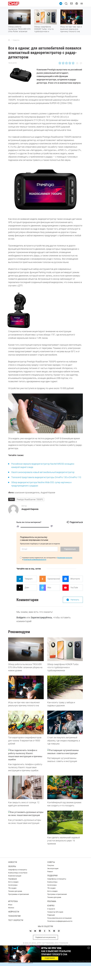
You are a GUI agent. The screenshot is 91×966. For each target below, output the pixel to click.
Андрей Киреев (29, 509)
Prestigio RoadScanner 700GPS (30, 499)
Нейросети (13, 912)
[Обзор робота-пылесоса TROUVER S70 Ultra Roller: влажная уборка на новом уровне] (26, 649)
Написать (75, 600)
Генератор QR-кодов (55, 912)
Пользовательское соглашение (59, 918)
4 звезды (69, 63)
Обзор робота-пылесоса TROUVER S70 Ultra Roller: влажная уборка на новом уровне (19, 31)
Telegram (28, 579)
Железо (11, 908)
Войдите (21, 617)
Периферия (12, 879)
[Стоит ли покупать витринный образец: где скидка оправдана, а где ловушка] (65, 722)
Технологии (14, 916)
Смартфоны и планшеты (17, 870)
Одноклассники (54, 579)
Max (49, 587)
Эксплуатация (52, 868)
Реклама (51, 901)
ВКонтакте (75, 579)
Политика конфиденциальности (59, 921)
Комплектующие (14, 876)
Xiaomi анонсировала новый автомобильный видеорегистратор (42, 472)
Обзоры (12, 866)
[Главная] (9, 40)
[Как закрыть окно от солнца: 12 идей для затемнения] (26, 787)
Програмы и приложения (57, 894)
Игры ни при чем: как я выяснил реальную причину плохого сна (71, 29)
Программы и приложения (18, 894)
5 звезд (73, 63)
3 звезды (66, 63)
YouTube (74, 587)
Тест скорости (15, 920)
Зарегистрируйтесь (41, 617)
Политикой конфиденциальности (34, 559)
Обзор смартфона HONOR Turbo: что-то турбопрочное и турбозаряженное (44, 30)
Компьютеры (52, 882)
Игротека (13, 901)
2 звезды (63, 63)
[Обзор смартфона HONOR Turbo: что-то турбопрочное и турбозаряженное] (65, 649)
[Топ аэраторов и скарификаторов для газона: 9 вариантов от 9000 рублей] (26, 722)
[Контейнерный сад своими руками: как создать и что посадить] (65, 787)
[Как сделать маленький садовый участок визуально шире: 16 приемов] (65, 822)
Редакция (51, 915)
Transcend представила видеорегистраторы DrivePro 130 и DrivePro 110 (46, 477)
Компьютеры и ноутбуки (17, 873)
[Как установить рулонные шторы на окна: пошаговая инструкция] (26, 814)
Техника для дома (15, 891)
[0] (51, 526)
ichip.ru (50, 905)
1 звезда (60, 63)
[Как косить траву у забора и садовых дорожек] (65, 687)
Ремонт (50, 871)
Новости (12, 862)
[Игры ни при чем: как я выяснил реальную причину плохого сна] (26, 687)
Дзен (27, 587)
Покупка (50, 865)
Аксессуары (13, 885)
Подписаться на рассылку (45, 937)
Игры (10, 905)
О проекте (51, 909)
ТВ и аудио (12, 888)
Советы (51, 862)
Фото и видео (13, 882)
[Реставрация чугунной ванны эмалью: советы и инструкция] (65, 752)
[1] (17, 526)
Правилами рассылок (64, 558)
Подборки (52, 876)
